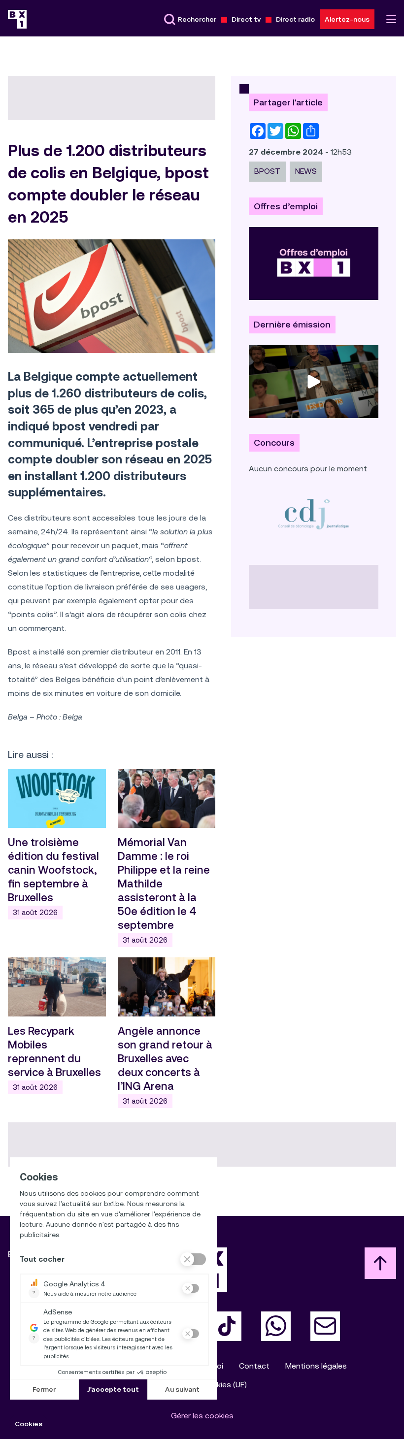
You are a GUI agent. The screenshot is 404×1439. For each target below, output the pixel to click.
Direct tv (246, 19)
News (306, 171)
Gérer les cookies (202, 1415)
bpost (267, 171)
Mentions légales (316, 1366)
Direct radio (295, 19)
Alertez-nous (347, 19)
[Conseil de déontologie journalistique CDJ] (314, 514)
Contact (254, 1366)
